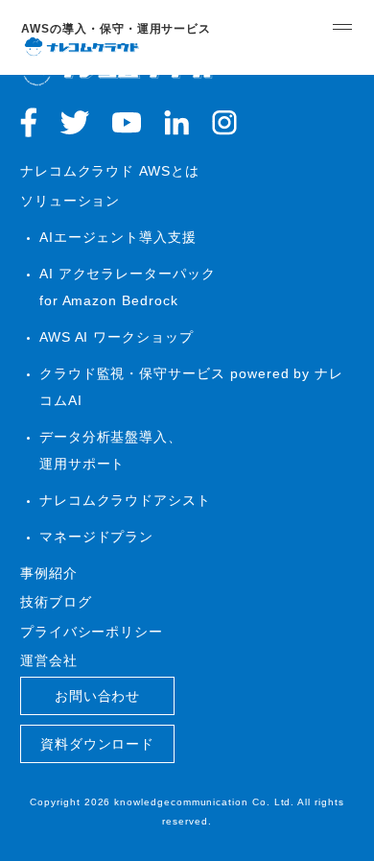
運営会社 (49, 660)
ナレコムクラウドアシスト (125, 500)
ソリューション (70, 200)
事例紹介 (49, 573)
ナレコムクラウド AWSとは (109, 171)
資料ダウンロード (97, 744)
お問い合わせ (98, 696)
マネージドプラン (96, 536)
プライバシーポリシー (91, 631)
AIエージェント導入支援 (118, 237)
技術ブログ (56, 602)
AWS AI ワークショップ (116, 337)
